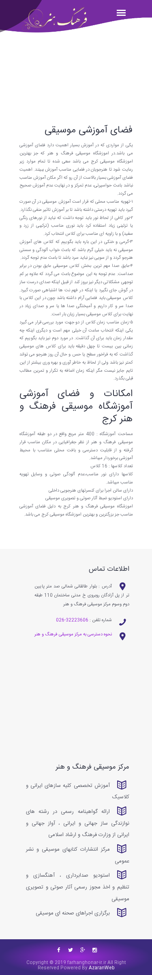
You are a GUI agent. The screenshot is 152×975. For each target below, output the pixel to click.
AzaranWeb (101, 968)
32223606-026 (72, 620)
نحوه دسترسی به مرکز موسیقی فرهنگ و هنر (73, 634)
